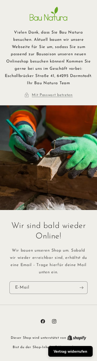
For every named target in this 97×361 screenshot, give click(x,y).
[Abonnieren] (81, 287)
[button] (48, 95)
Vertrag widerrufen (70, 351)
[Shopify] (76, 338)
